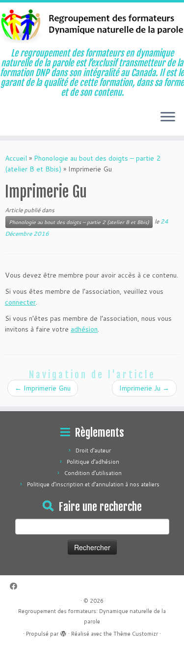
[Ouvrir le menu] (167, 118)
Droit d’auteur (93, 450)
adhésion (84, 329)
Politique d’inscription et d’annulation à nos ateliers (93, 484)
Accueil (16, 158)
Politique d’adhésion (93, 462)
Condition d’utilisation (93, 473)
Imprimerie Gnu (43, 388)
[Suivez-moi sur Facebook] (16, 586)
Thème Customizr (135, 634)
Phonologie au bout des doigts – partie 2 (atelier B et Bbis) (79, 222)
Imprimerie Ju (144, 388)
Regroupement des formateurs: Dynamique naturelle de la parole (92, 616)
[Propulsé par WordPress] (63, 631)
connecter (20, 302)
